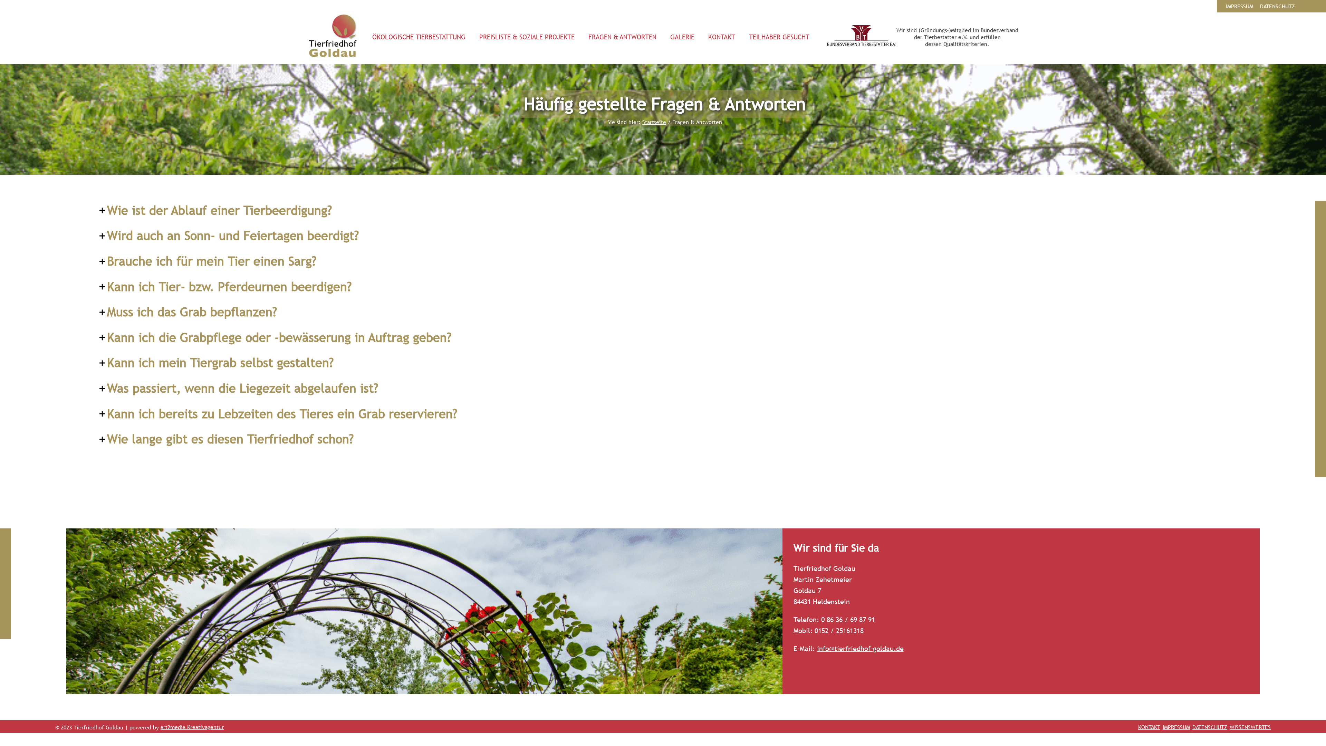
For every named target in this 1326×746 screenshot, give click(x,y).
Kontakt (721, 37)
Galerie (682, 37)
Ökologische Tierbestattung (418, 37)
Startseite (654, 122)
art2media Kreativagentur (192, 727)
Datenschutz (1209, 727)
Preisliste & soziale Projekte (527, 37)
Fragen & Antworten (622, 37)
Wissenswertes (1250, 727)
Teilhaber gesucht (779, 37)
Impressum (1176, 727)
